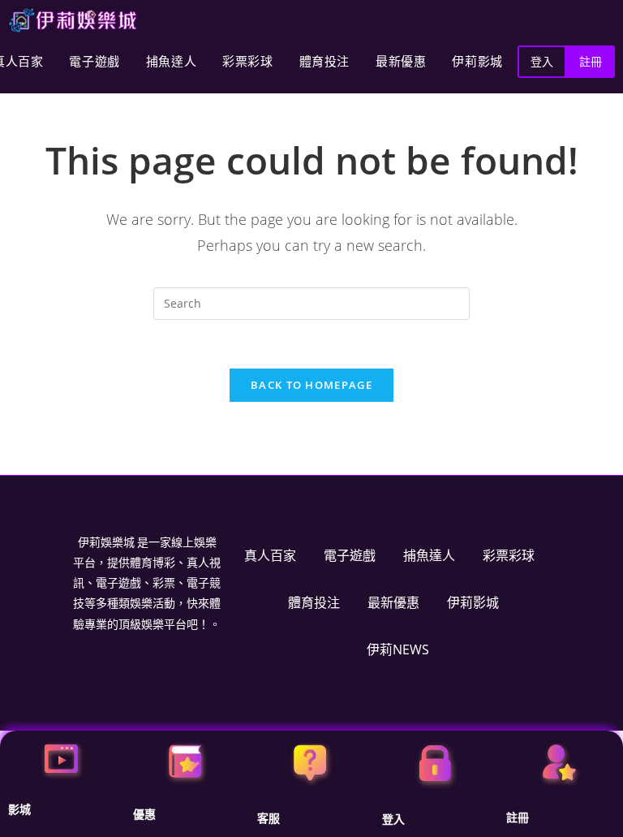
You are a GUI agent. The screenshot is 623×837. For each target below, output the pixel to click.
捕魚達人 (171, 61)
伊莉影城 (477, 61)
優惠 (144, 814)
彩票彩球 (247, 61)
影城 (19, 809)
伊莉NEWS (398, 649)
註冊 (517, 817)
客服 (268, 818)
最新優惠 (401, 61)
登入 (393, 819)
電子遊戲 (94, 61)
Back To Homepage (311, 385)
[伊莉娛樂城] (73, 20)
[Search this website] (311, 302)
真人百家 (270, 555)
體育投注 (324, 61)
